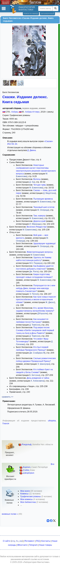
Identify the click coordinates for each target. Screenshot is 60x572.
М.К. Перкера (35, 263)
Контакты (45, 541)
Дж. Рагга (33, 271)
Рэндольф (27, 444)
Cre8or (26, 470)
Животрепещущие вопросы (40, 252)
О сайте (6, 541)
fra (17, 541)
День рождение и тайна (38, 378)
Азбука (14, 112)
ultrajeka (52, 421)
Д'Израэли (42, 313)
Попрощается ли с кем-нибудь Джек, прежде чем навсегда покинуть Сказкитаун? (36, 288)
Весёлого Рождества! (37, 227)
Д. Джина (31, 150)
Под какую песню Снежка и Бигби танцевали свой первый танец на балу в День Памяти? (35, 330)
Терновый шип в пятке (43, 207)
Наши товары (45, 545)
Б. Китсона (34, 375)
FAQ (38, 541)
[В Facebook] (51, 520)
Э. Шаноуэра (43, 364)
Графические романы (30, 496)
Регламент (29, 541)
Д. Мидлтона (49, 193)
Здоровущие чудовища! (44, 243)
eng (13, 541)
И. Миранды (35, 224)
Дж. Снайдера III (37, 353)
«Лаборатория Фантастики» (36, 562)
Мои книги (25, 491)
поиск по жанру (31, 13)
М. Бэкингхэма (36, 187)
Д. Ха (31, 182)
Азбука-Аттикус (32, 112)
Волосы (37, 179)
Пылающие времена (43, 199)
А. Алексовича (37, 381)
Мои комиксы (26, 499)
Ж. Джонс (50, 302)
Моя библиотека (28, 502)
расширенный (47, 13)
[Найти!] (55, 8)
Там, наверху (39, 215)
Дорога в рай (39, 221)
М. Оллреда (42, 210)
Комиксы (24, 493)
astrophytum (28, 473)
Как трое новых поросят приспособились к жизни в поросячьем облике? (36, 300)
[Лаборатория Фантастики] (13, 9)
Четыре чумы (39, 185)
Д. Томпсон (34, 325)
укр (20, 541)
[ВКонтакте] (48, 520)
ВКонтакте (23, 545)
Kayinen (26, 467)
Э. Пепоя (33, 294)
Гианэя (5, 423)
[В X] (54, 520)
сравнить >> (7, 397)
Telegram (33, 545)
